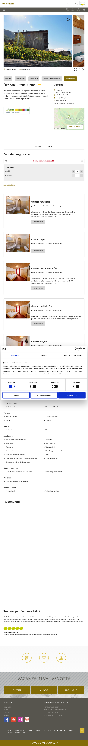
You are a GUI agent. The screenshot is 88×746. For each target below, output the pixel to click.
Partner (9, 730)
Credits (46, 730)
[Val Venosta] (33, 4)
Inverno (7, 715)
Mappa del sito (19, 730)
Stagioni (8, 702)
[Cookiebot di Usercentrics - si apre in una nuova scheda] (76, 349)
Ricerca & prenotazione (44, 743)
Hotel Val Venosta (51, 707)
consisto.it (71, 730)
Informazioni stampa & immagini (16, 732)
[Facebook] (6, 719)
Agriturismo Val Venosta (54, 715)
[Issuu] (27, 719)
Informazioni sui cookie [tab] (73, 355)
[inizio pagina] (82, 730)
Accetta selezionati (44, 395)
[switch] (33, 386)
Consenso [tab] (15, 355)
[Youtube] (13, 719)
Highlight (71, 690)
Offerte (17, 690)
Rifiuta (16, 395)
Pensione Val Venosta (53, 713)
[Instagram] (20, 719)
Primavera (8, 707)
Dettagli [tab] (44, 355)
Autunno (7, 713)
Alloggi (44, 690)
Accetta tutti (72, 395)
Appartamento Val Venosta (55, 710)
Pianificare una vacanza (56, 702)
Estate (6, 710)
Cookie (38, 730)
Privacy (30, 730)
